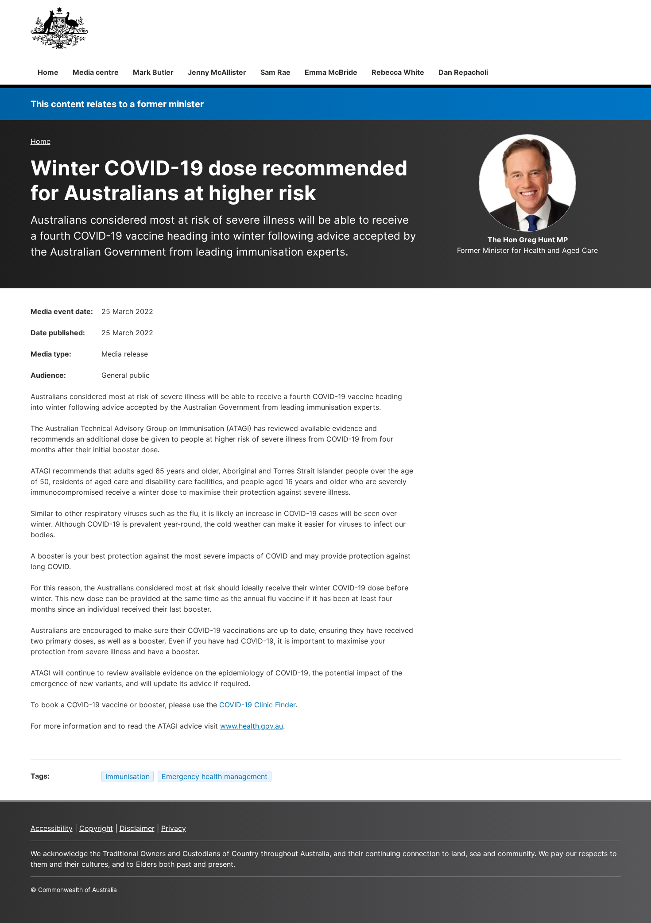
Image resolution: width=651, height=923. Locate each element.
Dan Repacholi (463, 72)
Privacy (173, 828)
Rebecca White (398, 72)
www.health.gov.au (251, 725)
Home (48, 72)
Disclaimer (137, 828)
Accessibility (52, 828)
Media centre (96, 72)
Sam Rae (275, 72)
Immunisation (127, 776)
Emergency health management (214, 776)
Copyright (96, 828)
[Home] (59, 28)
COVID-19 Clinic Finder (257, 704)
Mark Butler (153, 72)
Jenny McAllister (217, 72)
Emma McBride (331, 72)
